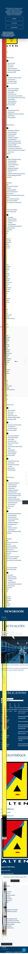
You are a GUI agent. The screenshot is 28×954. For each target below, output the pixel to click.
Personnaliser (14, 27)
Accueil (4, 617)
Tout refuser (14, 23)
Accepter (14, 18)
